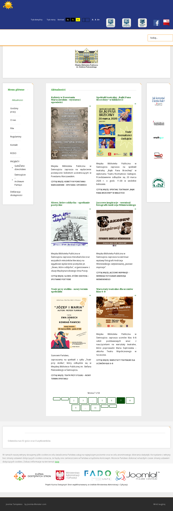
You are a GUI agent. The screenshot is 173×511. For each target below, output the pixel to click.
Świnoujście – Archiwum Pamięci (18, 179)
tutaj (57, 461)
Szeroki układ (87, 20)
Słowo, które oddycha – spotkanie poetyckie (70, 204)
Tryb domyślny (36, 19)
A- (93, 19)
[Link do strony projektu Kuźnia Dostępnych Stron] (32, 475)
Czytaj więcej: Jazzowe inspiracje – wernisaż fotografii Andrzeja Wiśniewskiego (112, 276)
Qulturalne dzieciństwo (18, 167)
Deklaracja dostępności (15, 193)
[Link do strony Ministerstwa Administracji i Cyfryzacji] (68, 475)
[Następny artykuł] (104, 406)
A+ (98, 19)
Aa (68, 19)
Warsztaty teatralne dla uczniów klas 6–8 (114, 290)
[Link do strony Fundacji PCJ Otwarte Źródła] (138, 475)
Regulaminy (15, 136)
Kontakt (14, 144)
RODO (13, 153)
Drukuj (87, 106)
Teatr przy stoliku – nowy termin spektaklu (69, 290)
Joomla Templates (14, 504)
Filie (12, 128)
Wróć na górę (159, 504)
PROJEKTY (14, 161)
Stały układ (83, 20)
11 (95, 408)
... (92, 400)
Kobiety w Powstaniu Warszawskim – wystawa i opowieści (65, 100)
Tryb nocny (50, 19)
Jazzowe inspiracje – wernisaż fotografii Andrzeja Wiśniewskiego (116, 204)
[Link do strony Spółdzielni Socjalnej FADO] (98, 475)
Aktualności (16, 100)
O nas (13, 120)
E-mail (90, 106)
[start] (56, 398)
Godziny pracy (14, 110)
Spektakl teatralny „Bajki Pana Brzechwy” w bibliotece (113, 98)
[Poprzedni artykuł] (65, 398)
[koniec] (113, 406)
